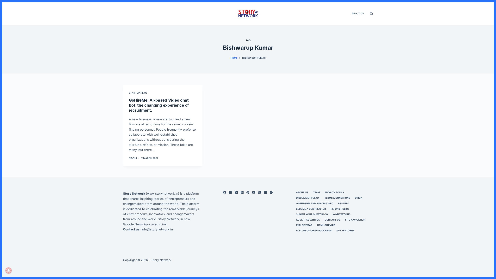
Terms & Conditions (337, 197)
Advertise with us (308, 219)
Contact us (332, 219)
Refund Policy (340, 208)
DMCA (358, 197)
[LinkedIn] (242, 192)
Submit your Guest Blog (312, 214)
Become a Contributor (311, 208)
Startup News (138, 92)
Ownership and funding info (314, 203)
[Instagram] (230, 192)
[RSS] (259, 192)
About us (358, 13)
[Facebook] (224, 192)
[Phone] (265, 192)
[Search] (371, 13)
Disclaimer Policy (308, 197)
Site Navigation (355, 219)
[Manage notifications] (8, 270)
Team (316, 192)
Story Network (134, 193)
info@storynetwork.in (157, 229)
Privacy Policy (334, 192)
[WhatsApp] (271, 192)
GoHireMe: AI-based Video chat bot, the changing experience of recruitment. (159, 105)
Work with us (341, 214)
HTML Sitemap (326, 225)
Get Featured (345, 230)
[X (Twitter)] (236, 192)
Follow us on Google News (314, 230)
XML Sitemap (304, 225)
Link (163, 224)
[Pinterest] (247, 192)
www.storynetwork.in (162, 193)
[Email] (253, 192)
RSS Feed (343, 203)
